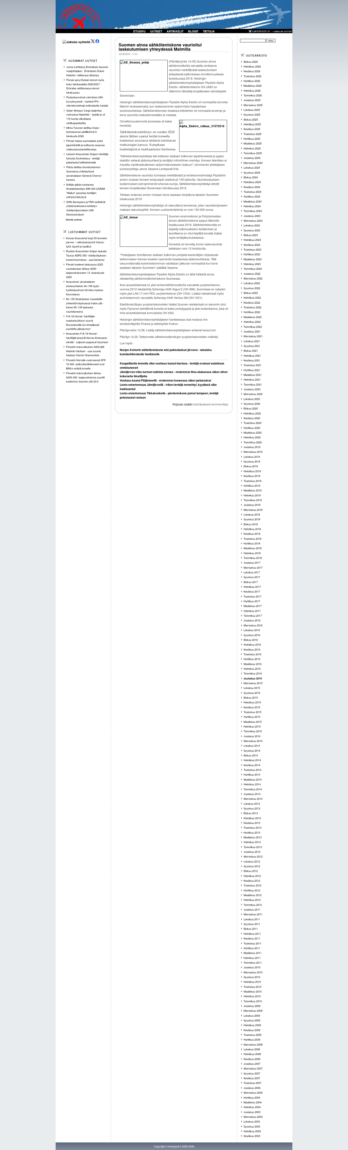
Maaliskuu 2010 (253, 991)
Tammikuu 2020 (253, 442)
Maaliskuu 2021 (253, 375)
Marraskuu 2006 (253, 1092)
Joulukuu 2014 (252, 736)
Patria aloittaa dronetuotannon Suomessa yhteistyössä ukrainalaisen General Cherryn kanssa (84, 173)
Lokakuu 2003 (252, 1121)
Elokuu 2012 (251, 871)
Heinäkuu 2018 (252, 529)
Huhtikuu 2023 (252, 254)
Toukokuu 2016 (252, 654)
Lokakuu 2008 (252, 1049)
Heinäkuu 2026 (252, 66)
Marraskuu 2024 (253, 163)
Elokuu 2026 (251, 61)
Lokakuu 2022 (252, 283)
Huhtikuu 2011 (252, 948)
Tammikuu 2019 (253, 500)
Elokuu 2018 (251, 524)
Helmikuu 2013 (252, 842)
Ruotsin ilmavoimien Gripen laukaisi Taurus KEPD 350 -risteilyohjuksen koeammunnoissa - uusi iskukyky (86, 255)
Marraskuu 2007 (253, 1068)
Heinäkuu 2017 (252, 586)
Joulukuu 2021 (252, 331)
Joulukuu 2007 (252, 1063)
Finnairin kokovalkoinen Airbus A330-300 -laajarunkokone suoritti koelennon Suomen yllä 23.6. (85, 377)
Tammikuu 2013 (253, 847)
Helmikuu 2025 (252, 148)
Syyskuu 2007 (252, 1073)
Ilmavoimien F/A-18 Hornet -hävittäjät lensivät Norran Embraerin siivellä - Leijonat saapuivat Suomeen (87, 338)
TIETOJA (209, 31)
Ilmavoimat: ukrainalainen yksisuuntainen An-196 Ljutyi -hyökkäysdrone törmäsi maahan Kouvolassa (84, 288)
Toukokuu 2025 (252, 134)
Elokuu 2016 (251, 640)
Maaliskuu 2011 (253, 953)
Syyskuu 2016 (252, 635)
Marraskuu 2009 (253, 1010)
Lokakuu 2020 (252, 399)
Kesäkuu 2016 (252, 649)
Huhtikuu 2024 (252, 196)
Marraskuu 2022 (253, 278)
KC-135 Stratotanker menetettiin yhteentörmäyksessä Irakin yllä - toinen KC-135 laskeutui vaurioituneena (85, 305)
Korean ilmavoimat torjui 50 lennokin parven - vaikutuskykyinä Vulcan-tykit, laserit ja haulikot (86, 242)
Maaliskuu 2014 (253, 779)
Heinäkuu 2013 (252, 818)
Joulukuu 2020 (252, 389)
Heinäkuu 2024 (252, 182)
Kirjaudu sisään (183, 404)
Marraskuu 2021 (253, 336)
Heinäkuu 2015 (252, 702)
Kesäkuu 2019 (252, 476)
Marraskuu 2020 (253, 394)
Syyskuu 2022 (252, 288)
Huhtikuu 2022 (252, 312)
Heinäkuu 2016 (252, 644)
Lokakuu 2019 (252, 456)
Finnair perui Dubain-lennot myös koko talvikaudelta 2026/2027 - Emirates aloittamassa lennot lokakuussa (85, 86)
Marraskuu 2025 (253, 105)
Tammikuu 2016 (253, 673)
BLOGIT (193, 31)
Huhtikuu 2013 (252, 832)
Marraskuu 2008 (253, 1044)
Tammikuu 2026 (253, 95)
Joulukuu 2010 (252, 967)
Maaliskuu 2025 (253, 143)
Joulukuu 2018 (252, 505)
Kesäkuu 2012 (252, 880)
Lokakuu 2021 (252, 341)
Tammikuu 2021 (253, 384)
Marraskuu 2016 (253, 625)
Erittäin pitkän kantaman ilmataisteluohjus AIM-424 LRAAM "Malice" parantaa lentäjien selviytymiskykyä (85, 191)
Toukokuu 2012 (252, 885)
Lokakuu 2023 (252, 225)
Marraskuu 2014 (253, 741)
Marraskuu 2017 (253, 567)
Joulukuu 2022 (252, 273)
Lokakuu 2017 (252, 572)
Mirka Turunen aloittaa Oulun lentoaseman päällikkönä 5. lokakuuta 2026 (82, 132)
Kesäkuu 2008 (252, 1059)
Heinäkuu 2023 (252, 240)
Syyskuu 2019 (252, 461)
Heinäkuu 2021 (252, 355)
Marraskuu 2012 (253, 856)
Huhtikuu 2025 (252, 138)
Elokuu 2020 (251, 408)
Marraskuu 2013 (253, 798)
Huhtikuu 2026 (252, 81)
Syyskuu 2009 (252, 1020)
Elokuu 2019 (251, 466)
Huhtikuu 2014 (252, 774)
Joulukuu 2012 (252, 852)
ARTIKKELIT (175, 31)
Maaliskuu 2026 (253, 85)
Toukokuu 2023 (252, 249)
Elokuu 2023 (251, 235)
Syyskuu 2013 (252, 808)
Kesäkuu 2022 (252, 302)
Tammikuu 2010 (253, 1001)
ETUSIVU (139, 31)
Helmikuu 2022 (252, 321)
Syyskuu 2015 (252, 693)
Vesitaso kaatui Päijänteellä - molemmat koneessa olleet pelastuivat (165, 380)
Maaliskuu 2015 (253, 721)
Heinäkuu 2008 (252, 1054)
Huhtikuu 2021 (252, 370)
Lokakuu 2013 (252, 803)
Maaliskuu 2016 (253, 664)
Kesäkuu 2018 (252, 533)
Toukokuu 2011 (252, 943)
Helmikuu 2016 (252, 668)
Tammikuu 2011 (253, 962)
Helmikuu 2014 (252, 784)
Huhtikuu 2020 (252, 428)
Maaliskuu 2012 (253, 895)
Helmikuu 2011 (252, 958)
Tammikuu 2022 (253, 326)
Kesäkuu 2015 (252, 707)
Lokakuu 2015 (252, 688)
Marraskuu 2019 (253, 452)
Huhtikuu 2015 (252, 717)
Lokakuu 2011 (252, 919)
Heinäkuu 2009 (252, 1025)
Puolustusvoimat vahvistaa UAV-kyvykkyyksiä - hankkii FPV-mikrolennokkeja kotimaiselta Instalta (87, 101)
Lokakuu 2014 (252, 745)
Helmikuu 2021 (252, 379)
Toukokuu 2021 (252, 365)
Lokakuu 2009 (252, 1015)
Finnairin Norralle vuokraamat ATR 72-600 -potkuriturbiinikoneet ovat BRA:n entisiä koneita (86, 364)
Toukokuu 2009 (252, 1035)
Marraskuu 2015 (253, 683)
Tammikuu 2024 (253, 211)
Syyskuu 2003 (252, 1126)
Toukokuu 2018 (252, 538)
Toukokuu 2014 (252, 770)
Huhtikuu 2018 (252, 543)
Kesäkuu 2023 (252, 245)
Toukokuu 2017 (252, 596)
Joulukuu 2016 (252, 620)
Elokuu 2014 (251, 755)
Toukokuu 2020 (252, 423)
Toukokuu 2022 (252, 307)
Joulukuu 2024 (252, 158)
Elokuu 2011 (251, 928)
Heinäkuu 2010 (252, 982)
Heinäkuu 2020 (252, 413)
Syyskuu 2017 (252, 577)
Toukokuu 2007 (252, 1083)
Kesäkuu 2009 (252, 1030)
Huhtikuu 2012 (252, 890)
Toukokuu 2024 (252, 191)
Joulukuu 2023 (252, 216)
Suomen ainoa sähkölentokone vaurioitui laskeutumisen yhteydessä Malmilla (160, 47)
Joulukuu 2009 (252, 1006)
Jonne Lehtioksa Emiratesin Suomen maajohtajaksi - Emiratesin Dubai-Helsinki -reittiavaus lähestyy (87, 71)
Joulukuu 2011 (252, 909)
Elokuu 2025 (251, 119)
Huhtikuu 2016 (252, 659)
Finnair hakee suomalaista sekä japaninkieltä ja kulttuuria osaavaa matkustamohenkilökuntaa (85, 145)
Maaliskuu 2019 (253, 490)
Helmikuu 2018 (252, 553)
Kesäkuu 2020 (252, 418)
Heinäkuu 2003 (252, 1131)
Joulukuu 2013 (252, 794)
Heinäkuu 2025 (252, 124)
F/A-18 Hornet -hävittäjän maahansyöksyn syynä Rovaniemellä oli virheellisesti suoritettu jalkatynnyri (82, 322)
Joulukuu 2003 (252, 1112)
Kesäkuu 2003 (252, 1136)
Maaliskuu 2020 (253, 432)
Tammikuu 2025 (253, 153)
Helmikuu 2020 (252, 437)
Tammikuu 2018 (253, 558)
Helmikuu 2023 (252, 264)
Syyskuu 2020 (252, 403)
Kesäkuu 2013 (252, 823)
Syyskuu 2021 (252, 346)
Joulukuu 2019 (252, 447)
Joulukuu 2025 (252, 100)
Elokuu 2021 (251, 350)
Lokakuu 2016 (252, 630)
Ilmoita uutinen (74, 219)
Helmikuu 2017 (252, 611)
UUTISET (156, 31)
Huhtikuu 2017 (252, 601)
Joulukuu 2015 (253, 678)
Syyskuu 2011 (252, 924)
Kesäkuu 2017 (252, 591)
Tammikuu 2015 (253, 731)
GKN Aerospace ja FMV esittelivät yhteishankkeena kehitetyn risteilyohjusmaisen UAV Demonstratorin (85, 208)
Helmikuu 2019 (252, 495)
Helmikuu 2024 (252, 206)
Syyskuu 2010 (252, 977)
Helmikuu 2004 (252, 1107)
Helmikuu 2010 (252, 996)
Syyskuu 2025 (252, 114)
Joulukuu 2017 (252, 562)
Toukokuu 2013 (252, 827)
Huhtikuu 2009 (252, 1039)
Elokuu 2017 (251, 582)
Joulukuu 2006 (252, 1088)
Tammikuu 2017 (253, 615)
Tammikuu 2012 (253, 905)
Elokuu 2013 (251, 813)
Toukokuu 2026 (252, 76)
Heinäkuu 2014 (252, 760)
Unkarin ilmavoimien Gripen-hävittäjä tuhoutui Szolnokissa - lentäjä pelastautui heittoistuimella (87, 158)
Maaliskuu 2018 (253, 548)
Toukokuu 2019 (252, 481)
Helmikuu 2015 (252, 726)
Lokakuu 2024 (252, 167)
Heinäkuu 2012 (252, 876)
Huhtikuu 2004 (252, 1097)
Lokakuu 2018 (252, 514)
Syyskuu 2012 (252, 866)
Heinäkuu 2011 (252, 933)
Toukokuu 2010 (252, 986)
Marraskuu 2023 (253, 220)
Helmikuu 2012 (252, 900)
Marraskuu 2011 (253, 914)
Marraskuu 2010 (253, 972)
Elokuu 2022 (251, 293)
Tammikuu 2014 (253, 789)
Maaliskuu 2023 (253, 259)
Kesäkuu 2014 (252, 765)
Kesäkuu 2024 (252, 187)
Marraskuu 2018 (253, 510)
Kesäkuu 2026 (252, 71)
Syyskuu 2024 (252, 172)
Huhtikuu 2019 (252, 485)
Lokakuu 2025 (252, 110)
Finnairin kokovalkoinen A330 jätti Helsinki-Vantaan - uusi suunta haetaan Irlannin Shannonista (85, 351)
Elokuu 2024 (251, 177)
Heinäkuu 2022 (252, 297)
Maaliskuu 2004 (253, 1102)
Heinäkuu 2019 (252, 471)
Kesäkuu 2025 (252, 129)
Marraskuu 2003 (253, 1117)
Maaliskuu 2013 (253, 837)
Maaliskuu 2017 (253, 606)
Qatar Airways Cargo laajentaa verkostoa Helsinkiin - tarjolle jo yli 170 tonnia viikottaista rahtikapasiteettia (85, 116)
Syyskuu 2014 (252, 750)
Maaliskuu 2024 (253, 201)
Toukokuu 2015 (252, 712)
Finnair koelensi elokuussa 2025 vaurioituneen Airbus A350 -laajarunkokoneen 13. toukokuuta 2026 (85, 270)
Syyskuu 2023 (252, 230)
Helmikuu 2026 (252, 90)
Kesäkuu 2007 (252, 1078)
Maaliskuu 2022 (253, 317)
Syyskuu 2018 (252, 519)
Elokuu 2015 (251, 697)
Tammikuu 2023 (253, 268)
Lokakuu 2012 (252, 861)
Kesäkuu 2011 (252, 938)
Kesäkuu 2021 (252, 360)
